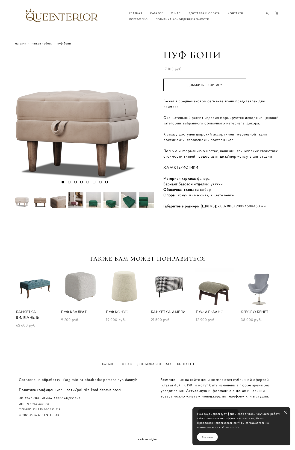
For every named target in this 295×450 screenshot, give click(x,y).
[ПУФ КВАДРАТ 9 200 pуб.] (80, 287)
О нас (127, 364)
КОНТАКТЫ (235, 13)
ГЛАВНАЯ (135, 13)
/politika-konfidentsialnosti (98, 389)
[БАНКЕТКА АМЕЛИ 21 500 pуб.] (170, 287)
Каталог (109, 364)
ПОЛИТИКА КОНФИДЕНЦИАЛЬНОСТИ (182, 19)
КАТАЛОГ (156, 13)
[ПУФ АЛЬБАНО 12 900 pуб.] (215, 287)
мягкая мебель (42, 43)
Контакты (185, 364)
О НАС (176, 13)
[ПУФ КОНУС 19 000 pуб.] (125, 287)
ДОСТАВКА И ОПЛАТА (204, 13)
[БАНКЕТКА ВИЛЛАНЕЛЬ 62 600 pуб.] (35, 287)
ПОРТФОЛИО (138, 19)
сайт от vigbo (147, 439)
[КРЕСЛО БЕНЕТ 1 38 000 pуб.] (260, 287)
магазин (20, 43)
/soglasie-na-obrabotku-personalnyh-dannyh (100, 379)
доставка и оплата (154, 364)
